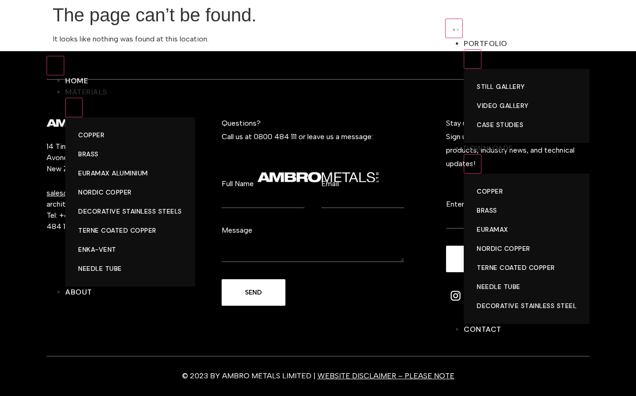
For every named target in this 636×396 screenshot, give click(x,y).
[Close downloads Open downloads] (472, 164)
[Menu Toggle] (55, 65)
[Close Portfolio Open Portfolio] (472, 59)
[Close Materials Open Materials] (74, 107)
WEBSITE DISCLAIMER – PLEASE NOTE (386, 375)
